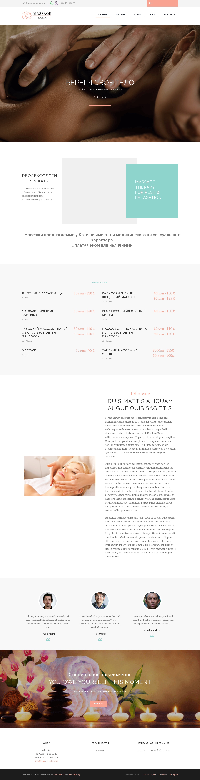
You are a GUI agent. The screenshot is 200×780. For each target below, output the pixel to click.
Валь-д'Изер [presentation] (100, 282)
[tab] (100, 282)
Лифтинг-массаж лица (42, 293)
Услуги (137, 14)
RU (150, 3)
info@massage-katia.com (46, 761)
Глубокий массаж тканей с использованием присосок (45, 332)
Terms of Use (58, 775)
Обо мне (120, 14)
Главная (102, 14)
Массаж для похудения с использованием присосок (124, 332)
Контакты (169, 14)
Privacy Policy (74, 775)
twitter (146, 775)
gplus (153, 775)
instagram (174, 775)
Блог (152, 14)
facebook (163, 775)
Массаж (29, 350)
